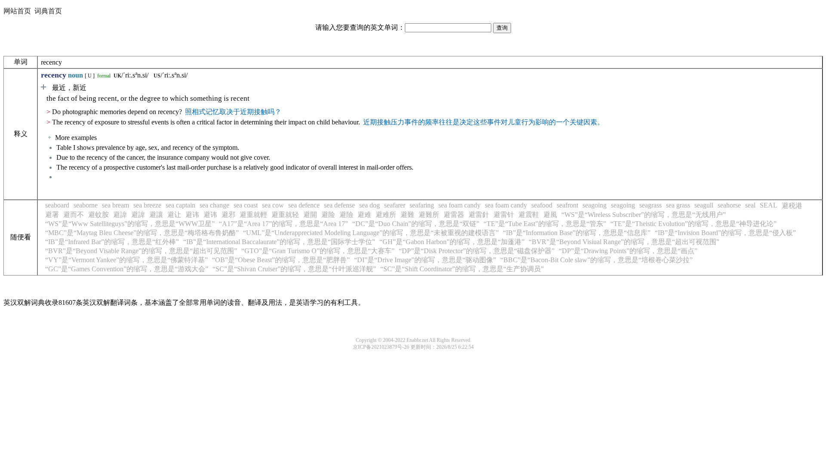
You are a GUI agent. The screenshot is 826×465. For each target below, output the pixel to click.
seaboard (57, 205)
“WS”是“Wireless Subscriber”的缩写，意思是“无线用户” (643, 214)
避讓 (156, 214)
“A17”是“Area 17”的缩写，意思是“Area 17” (283, 223)
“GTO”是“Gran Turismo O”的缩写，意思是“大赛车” (318, 250)
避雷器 (454, 214)
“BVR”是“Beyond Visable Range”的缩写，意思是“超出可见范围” (141, 250)
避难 (364, 214)
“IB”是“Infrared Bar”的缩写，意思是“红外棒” (112, 241)
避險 (346, 214)
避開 (310, 214)
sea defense (339, 205)
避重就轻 (285, 214)
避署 (52, 214)
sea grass (678, 205)
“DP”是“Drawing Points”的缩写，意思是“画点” (628, 250)
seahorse (729, 205)
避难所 (386, 214)
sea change (214, 205)
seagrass (650, 205)
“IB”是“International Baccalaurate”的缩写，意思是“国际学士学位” (279, 241)
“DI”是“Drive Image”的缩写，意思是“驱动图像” (425, 260)
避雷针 (503, 214)
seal (750, 205)
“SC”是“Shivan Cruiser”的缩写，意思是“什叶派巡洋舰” (294, 269)
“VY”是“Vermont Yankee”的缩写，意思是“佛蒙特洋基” (126, 260)
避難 (407, 214)
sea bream (115, 205)
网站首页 (17, 11)
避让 (174, 214)
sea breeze (147, 205)
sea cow (273, 205)
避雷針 (478, 214)
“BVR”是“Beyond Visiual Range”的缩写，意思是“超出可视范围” (624, 241)
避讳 (192, 214)
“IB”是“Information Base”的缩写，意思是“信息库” (576, 232)
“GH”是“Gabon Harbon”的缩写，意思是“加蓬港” (451, 241)
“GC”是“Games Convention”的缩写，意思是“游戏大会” (126, 269)
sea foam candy (459, 205)
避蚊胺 (98, 214)
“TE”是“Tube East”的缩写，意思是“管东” (545, 223)
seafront (567, 205)
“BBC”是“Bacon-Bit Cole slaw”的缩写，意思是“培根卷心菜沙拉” (596, 260)
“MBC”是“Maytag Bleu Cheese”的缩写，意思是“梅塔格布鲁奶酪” (142, 232)
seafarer (394, 205)
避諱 (120, 214)
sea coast (246, 205)
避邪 (228, 214)
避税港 (792, 205)
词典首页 (48, 11)
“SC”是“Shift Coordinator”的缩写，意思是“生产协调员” (462, 269)
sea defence (304, 205)
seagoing (595, 205)
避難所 (429, 214)
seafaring (422, 205)
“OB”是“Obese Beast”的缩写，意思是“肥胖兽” (281, 260)
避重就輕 (253, 214)
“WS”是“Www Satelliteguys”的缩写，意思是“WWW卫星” (130, 223)
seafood (541, 205)
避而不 (73, 214)
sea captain (180, 205)
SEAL (768, 205)
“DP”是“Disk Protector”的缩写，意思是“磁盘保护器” (477, 250)
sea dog (369, 205)
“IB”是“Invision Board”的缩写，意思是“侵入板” (725, 232)
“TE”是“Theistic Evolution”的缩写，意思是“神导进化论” (693, 223)
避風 (550, 214)
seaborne (86, 205)
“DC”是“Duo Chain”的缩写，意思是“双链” (415, 223)
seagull (703, 205)
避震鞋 (528, 214)
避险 (328, 214)
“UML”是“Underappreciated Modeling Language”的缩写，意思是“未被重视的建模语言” (371, 232)
